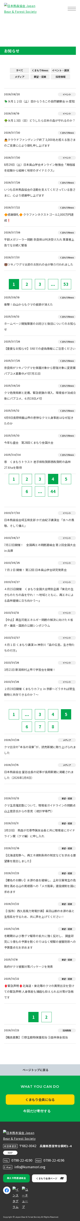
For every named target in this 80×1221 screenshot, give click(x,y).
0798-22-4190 (21, 1160)
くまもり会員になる (40, 1099)
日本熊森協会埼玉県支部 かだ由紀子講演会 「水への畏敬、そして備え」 (39, 523)
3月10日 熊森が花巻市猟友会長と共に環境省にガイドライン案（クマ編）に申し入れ (39, 833)
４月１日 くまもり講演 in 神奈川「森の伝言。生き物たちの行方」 (39, 647)
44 (53, 491)
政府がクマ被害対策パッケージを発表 (28, 966)
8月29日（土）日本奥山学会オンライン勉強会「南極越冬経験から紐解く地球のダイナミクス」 (39, 167)
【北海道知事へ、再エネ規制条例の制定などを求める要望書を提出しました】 (40, 858)
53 (66, 284)
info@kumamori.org (29, 1166)
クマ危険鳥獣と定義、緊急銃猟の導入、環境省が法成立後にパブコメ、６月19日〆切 (40, 395)
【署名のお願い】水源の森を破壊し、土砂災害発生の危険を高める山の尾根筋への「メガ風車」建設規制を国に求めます (40, 886)
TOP (10, 22)
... (53, 284)
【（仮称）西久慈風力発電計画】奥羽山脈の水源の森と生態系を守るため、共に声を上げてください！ (39, 914)
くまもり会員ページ (46, 1178)
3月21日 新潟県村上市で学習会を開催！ (30, 670)
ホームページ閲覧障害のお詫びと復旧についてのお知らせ (40, 326)
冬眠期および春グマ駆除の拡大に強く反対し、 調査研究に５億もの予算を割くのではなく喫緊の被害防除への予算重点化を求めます (40, 941)
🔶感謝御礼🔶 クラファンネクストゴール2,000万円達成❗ (39, 217)
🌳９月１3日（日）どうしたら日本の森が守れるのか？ (39, 120)
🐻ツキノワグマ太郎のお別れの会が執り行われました (38, 264)
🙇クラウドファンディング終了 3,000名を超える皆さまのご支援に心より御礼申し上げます (40, 142)
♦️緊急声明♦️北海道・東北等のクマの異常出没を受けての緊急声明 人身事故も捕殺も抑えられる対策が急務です (39, 991)
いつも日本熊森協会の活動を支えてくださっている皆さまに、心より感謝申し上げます (39, 192)
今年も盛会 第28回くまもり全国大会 (28, 442)
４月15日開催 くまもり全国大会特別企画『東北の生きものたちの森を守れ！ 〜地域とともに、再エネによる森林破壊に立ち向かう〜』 (39, 595)
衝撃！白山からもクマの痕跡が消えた (28, 304)
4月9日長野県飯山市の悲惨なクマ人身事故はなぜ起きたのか (38, 420)
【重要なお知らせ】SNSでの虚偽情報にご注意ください (39, 348)
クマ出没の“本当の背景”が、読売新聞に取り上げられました (40, 750)
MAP (10, 1152)
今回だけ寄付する (37, 1111)
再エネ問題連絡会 (16, 1178)
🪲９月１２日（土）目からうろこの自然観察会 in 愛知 (39, 101)
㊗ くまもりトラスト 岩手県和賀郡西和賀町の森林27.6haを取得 (37, 465)
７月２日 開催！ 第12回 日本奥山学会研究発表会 (35, 570)
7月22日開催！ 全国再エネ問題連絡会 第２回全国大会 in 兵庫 (40, 548)
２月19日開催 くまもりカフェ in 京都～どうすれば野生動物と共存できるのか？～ (39, 692)
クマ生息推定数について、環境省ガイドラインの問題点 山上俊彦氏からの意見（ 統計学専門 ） (40, 808)
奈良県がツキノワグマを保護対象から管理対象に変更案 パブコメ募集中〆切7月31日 (40, 371)
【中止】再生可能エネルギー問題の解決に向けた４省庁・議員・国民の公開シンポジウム (38, 623)
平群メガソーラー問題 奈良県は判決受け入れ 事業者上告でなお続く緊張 (39, 242)
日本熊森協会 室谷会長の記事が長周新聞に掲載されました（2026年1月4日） (39, 775)
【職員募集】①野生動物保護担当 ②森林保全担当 (36, 1037)
